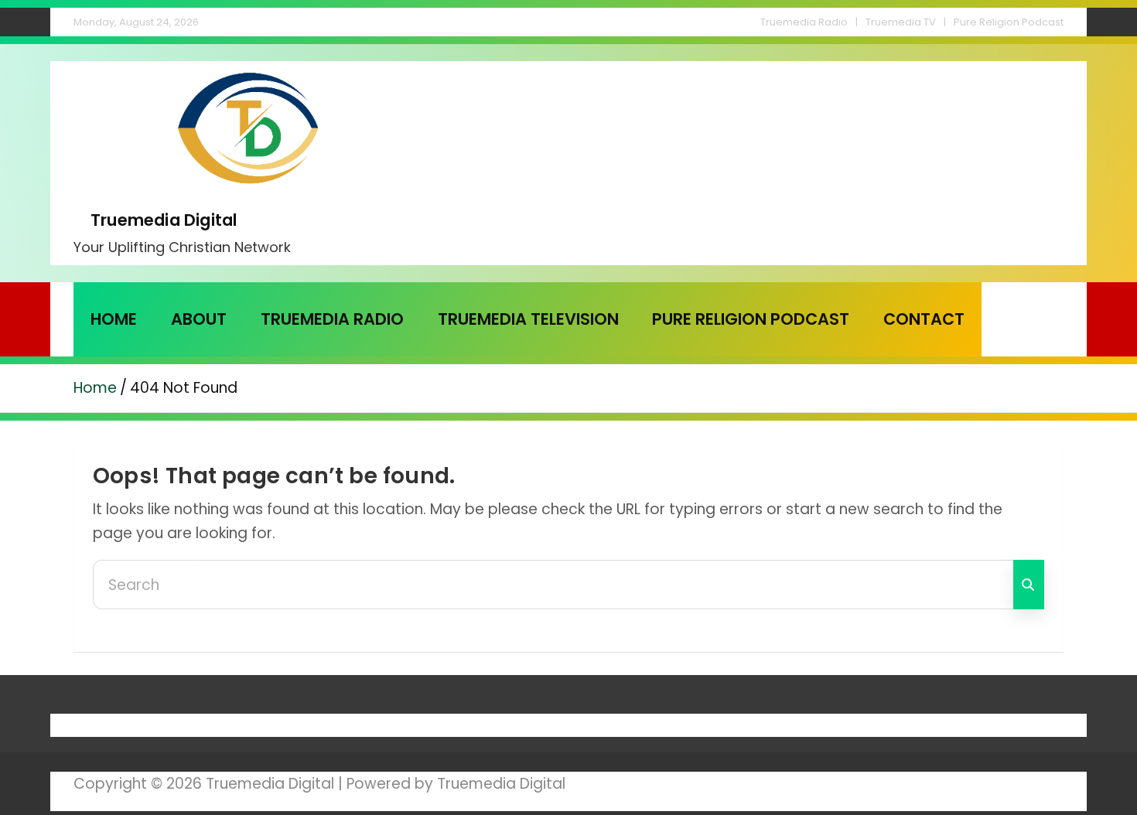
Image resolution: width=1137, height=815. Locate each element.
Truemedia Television (528, 319)
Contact (924, 319)
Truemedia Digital (163, 220)
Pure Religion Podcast (1009, 22)
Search (1028, 584)
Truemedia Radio (804, 22)
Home (113, 319)
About (199, 319)
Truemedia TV (901, 22)
